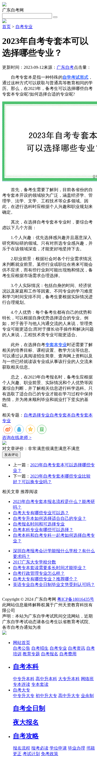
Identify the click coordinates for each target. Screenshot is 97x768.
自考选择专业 (37, 415)
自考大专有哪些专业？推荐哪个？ (45, 579)
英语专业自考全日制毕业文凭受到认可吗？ (54, 584)
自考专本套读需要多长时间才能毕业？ (49, 567)
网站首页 (21, 642)
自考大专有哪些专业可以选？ (41, 512)
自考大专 (21, 690)
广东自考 (65, 67)
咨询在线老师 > (17, 437)
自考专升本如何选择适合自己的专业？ (49, 518)
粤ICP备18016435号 (75, 599)
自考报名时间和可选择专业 (39, 524)
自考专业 (24, 26)
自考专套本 (60, 415)
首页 (6, 26)
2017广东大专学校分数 (34, 562)
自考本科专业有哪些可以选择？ (43, 529)
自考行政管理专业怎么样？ (39, 573)
